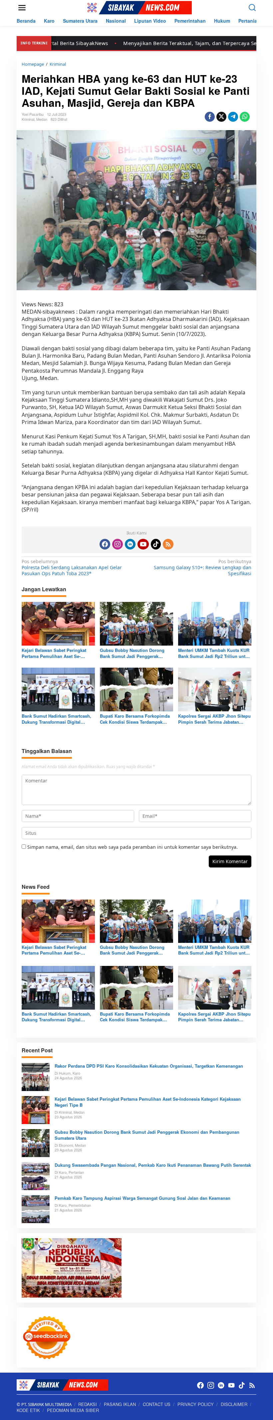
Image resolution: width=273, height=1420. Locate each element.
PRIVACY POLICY (195, 1404)
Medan (41, 119)
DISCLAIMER (234, 1404)
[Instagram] (117, 544)
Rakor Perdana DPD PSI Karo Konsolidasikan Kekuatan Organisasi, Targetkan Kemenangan (149, 1066)
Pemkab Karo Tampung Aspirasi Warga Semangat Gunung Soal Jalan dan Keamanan (142, 1198)
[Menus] (22, 7)
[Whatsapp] (245, 117)
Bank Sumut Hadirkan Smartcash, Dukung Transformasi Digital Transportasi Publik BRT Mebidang (58, 719)
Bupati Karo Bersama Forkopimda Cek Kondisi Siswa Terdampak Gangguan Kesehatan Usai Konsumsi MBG (135, 719)
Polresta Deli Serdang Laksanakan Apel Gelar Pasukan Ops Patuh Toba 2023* (72, 568)
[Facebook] (105, 544)
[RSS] (168, 544)
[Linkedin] (130, 544)
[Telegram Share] (233, 117)
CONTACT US (156, 1404)
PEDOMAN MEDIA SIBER (73, 1410)
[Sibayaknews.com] (138, 7)
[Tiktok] (156, 544)
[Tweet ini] (221, 117)
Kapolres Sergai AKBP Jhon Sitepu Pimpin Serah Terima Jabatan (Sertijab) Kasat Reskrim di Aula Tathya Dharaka (214, 719)
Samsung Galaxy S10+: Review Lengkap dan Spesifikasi (202, 568)
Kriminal (28, 119)
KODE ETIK (28, 1410)
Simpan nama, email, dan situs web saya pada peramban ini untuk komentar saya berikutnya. (132, 847)
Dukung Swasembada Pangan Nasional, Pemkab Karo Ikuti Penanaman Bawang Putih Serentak (153, 1165)
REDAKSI (87, 1404)
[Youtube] (143, 544)
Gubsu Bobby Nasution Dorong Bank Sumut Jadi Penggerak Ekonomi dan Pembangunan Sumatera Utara (132, 653)
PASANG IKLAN (120, 1404)
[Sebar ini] (210, 117)
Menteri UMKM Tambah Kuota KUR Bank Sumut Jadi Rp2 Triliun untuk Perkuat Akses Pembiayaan (214, 653)
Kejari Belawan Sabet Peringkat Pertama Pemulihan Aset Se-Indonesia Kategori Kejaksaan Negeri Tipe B (54, 653)
